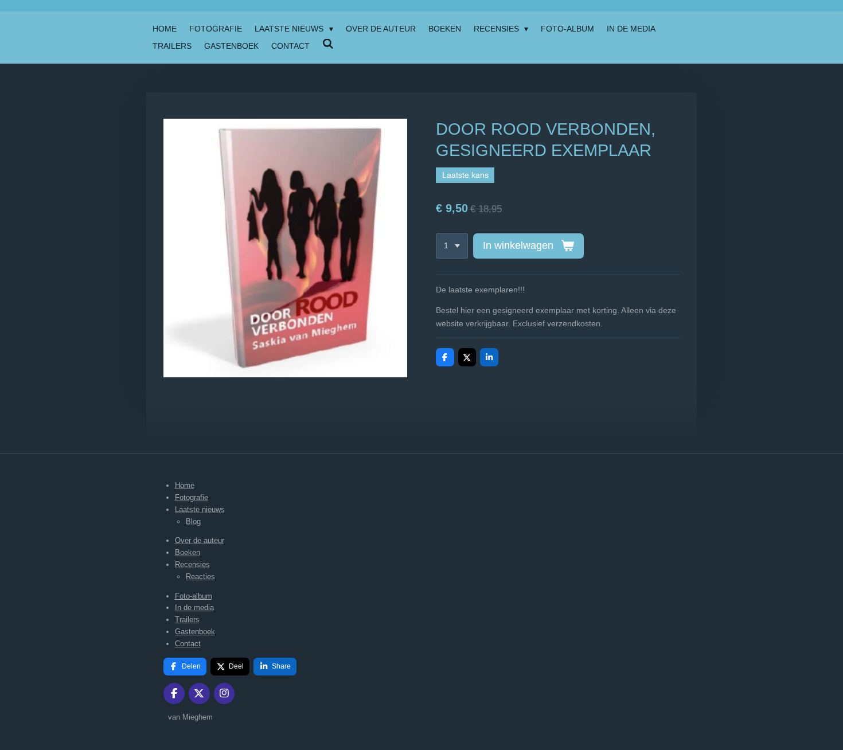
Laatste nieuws (200, 509)
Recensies (192, 564)
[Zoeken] (328, 44)
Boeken (187, 552)
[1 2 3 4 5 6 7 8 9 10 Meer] (452, 246)
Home (184, 485)
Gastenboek (195, 631)
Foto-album (193, 596)
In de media (194, 607)
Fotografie (191, 497)
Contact (188, 643)
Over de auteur (199, 540)
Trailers (187, 619)
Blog (193, 521)
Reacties (200, 576)
